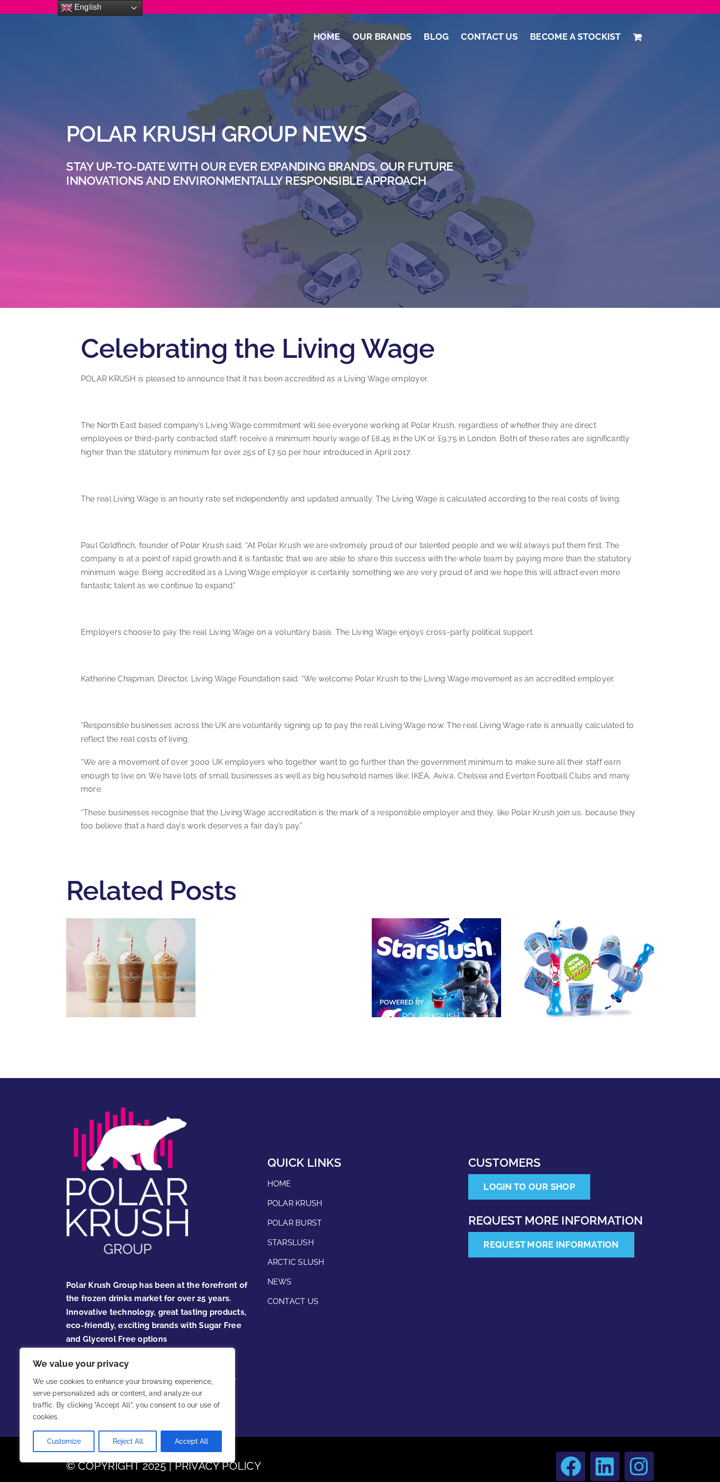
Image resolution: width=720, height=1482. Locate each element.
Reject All (128, 1441)
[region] (127, 1405)
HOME (279, 1183)
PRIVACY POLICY (218, 1465)
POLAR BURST (294, 1223)
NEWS (279, 1281)
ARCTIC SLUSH (296, 1262)
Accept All (191, 1441)
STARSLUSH (290, 1242)
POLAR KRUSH (295, 1203)
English (87, 7)
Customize (64, 1441)
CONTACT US (292, 1301)
